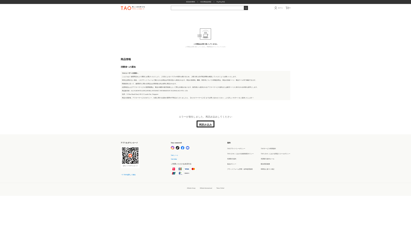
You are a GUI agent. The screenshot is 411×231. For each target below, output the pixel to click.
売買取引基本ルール (267, 159)
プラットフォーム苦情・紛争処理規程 (240, 169)
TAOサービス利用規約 (268, 148)
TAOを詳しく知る (130, 174)
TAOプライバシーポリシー (236, 148)
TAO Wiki (174, 159)
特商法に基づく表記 (267, 169)
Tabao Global (220, 188)
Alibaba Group (191, 188)
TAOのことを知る (137, 9)
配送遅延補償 (265, 164)
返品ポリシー (231, 164)
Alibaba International (206, 188)
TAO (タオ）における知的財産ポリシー (240, 154)
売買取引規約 (231, 159)
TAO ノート (174, 155)
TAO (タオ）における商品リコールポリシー (275, 154)
